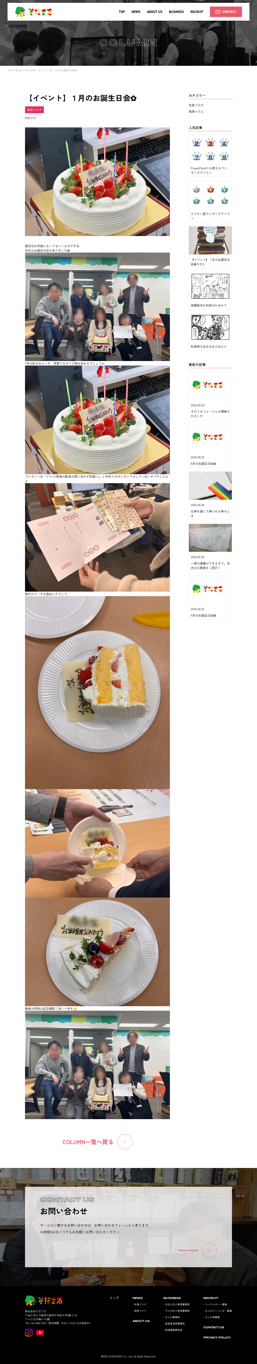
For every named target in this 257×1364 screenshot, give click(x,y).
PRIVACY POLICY (217, 1337)
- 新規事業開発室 (172, 1330)
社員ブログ (196, 105)
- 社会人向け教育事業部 (176, 1304)
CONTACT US (213, 1327)
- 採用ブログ (139, 1311)
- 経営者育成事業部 (174, 1323)
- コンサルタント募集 (215, 1304)
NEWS (136, 12)
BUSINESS (176, 12)
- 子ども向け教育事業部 (176, 1311)
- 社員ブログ (139, 1304)
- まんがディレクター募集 (217, 1311)
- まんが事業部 (171, 1317)
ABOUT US (154, 12)
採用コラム (196, 111)
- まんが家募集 (211, 1317)
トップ (114, 1297)
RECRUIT (196, 12)
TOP (122, 12)
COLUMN (29, 70)
